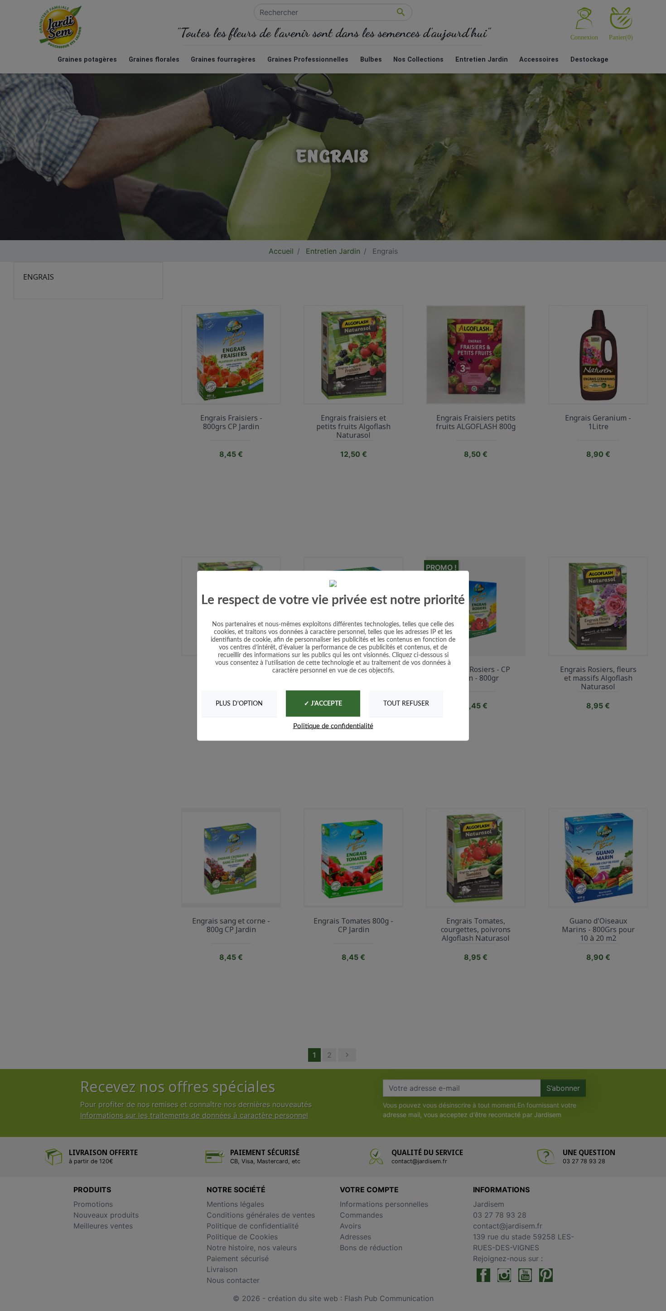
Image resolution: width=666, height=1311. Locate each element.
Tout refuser (406, 703)
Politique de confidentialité (333, 726)
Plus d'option (239, 703)
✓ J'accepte (323, 704)
